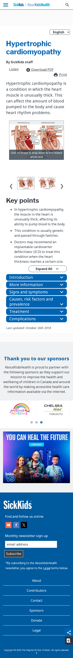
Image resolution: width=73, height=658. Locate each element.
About (36, 580)
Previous (11, 185)
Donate (36, 620)
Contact (36, 600)
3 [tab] (41, 423)
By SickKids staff (19, 62)
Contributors (36, 590)
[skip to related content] (36, 140)
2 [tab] (36, 423)
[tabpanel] (26, 409)
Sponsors (36, 610)
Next (62, 185)
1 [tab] (32, 423)
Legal (46, 568)
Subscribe (13, 553)
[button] (36, 277)
